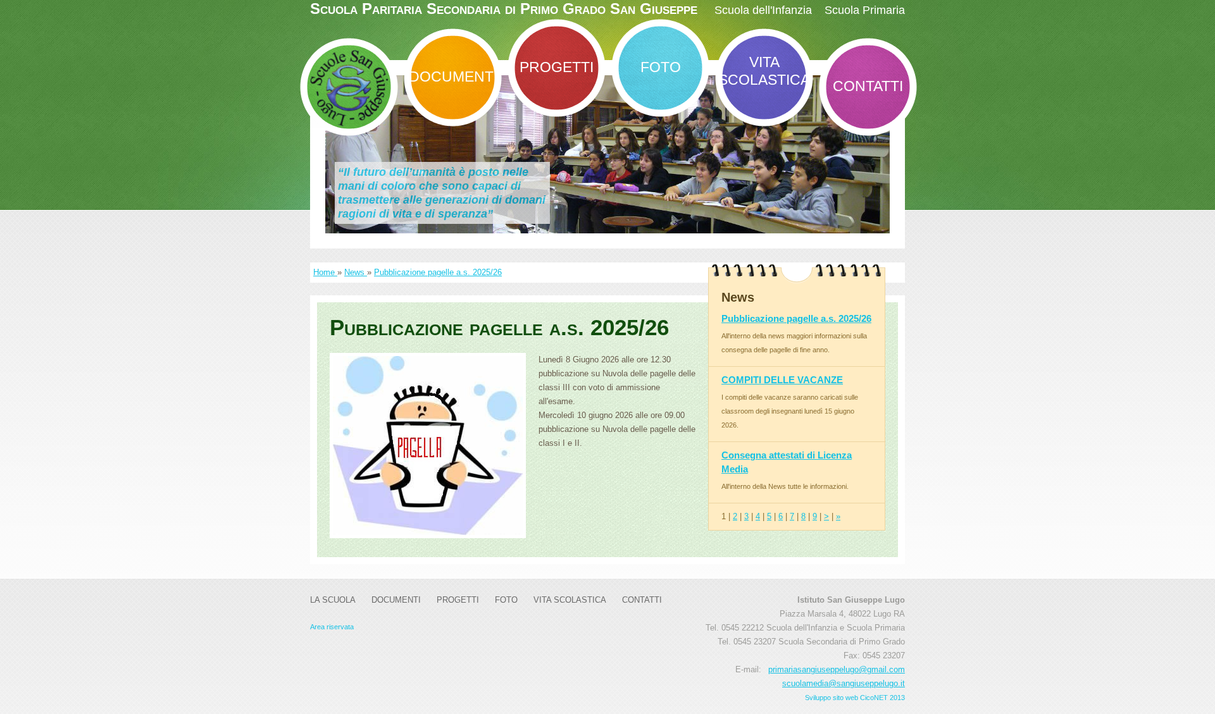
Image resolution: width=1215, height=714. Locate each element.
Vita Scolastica (764, 71)
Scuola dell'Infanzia (763, 10)
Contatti (868, 86)
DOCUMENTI (453, 76)
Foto (660, 67)
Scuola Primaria (865, 10)
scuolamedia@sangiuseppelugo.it (843, 683)
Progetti (557, 67)
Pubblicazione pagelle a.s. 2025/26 (438, 272)
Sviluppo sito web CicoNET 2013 (855, 697)
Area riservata (332, 627)
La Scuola (333, 600)
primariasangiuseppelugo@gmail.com (836, 669)
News (355, 272)
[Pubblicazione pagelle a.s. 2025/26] (428, 445)
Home (325, 272)
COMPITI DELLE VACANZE (782, 379)
